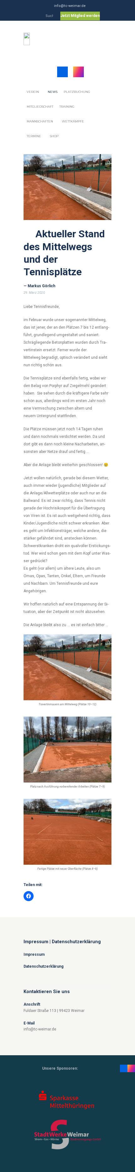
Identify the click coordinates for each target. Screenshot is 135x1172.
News (52, 92)
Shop (54, 136)
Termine (34, 136)
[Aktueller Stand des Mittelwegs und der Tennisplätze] (67, 187)
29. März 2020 (34, 292)
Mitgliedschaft (40, 106)
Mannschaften (40, 121)
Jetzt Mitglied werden (80, 15)
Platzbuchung (77, 92)
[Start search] (50, 17)
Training (66, 106)
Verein (33, 92)
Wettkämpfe (73, 121)
